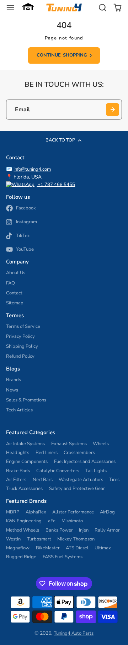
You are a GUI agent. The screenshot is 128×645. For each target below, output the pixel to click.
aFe (51, 521)
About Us (15, 273)
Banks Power (59, 530)
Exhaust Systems (69, 444)
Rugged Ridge (21, 557)
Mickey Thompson (76, 539)
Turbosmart (39, 539)
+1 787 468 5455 (56, 184)
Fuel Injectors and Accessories (85, 461)
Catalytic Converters (57, 471)
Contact (14, 293)
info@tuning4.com (32, 169)
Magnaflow (18, 548)
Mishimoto (72, 521)
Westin (13, 539)
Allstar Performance (73, 512)
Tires (114, 479)
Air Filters (16, 479)
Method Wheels (22, 530)
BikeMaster (48, 548)
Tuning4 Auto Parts (74, 633)
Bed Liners (47, 452)
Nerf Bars (43, 479)
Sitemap (14, 303)
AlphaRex (36, 512)
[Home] (64, 7)
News (12, 390)
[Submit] (112, 109)
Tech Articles (19, 410)
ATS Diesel (77, 548)
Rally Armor (107, 530)
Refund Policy (20, 356)
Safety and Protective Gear (77, 488)
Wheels (101, 444)
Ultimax (103, 548)
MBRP (12, 512)
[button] (28, 7)
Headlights (17, 452)
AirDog (107, 512)
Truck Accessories (24, 488)
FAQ (10, 283)
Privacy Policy (20, 336)
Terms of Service (23, 326)
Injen (84, 530)
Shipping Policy (22, 346)
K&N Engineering (24, 521)
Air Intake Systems (25, 444)
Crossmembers (79, 452)
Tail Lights (96, 471)
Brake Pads (18, 471)
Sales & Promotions (26, 400)
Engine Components (27, 461)
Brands (13, 380)
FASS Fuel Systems (62, 557)
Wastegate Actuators (81, 479)
